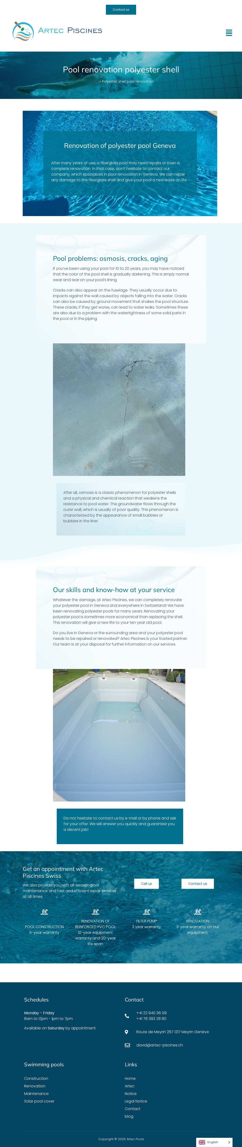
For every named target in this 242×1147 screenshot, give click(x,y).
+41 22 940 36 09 (151, 1013)
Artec (129, 1086)
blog (129, 1116)
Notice (131, 1093)
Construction (36, 1078)
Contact (132, 1109)
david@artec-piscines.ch (159, 1045)
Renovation (34, 1086)
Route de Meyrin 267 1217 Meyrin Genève (172, 1032)
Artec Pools (135, 1139)
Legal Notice (136, 1101)
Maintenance (36, 1093)
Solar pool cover (39, 1101)
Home (93, 81)
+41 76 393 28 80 (151, 1018)
